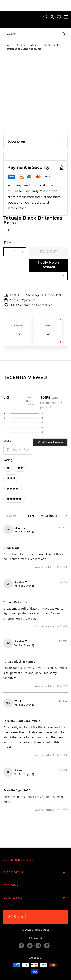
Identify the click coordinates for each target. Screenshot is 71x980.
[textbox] (18, 450)
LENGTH (18, 325)
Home (9, 44)
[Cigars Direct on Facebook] (21, 945)
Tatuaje (33, 44)
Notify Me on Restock (48, 265)
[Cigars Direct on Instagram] (38, 945)
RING (48, 325)
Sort (31, 516)
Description (16, 141)
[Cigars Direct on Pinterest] (47, 945)
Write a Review (54, 443)
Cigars (21, 44)
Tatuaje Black (50, 44)
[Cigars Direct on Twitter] (30, 945)
